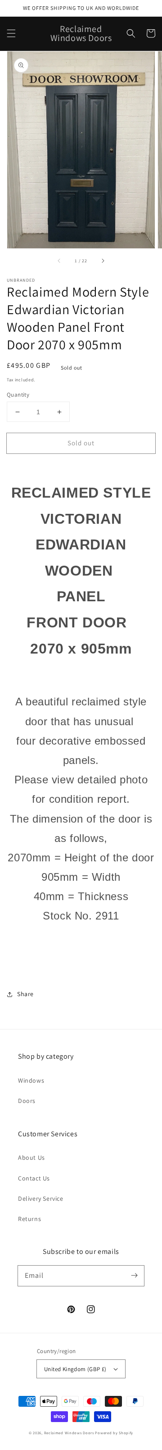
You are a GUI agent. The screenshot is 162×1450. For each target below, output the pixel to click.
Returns (29, 1219)
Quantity (18, 394)
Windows (31, 1080)
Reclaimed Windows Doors (69, 1432)
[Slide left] (59, 261)
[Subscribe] (134, 1275)
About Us (31, 1157)
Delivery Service (40, 1198)
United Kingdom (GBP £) (75, 1369)
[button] (11, 33)
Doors (27, 1101)
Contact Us (34, 1178)
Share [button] (25, 994)
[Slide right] (102, 261)
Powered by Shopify (114, 1432)
